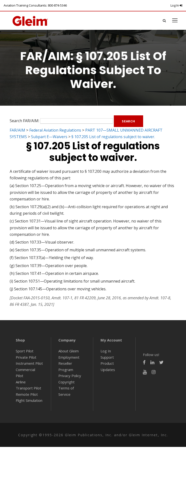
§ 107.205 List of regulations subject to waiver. (113, 136)
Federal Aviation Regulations (55, 130)
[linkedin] (152, 362)
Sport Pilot (24, 350)
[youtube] (145, 372)
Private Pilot (26, 357)
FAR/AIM (17, 130)
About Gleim (68, 350)
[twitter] (161, 362)
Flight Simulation (29, 400)
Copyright (66, 382)
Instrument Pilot (29, 363)
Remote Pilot (27, 394)
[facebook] (144, 362)
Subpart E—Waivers (49, 136)
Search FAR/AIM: (24, 120)
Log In (175, 5)
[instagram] (153, 372)
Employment (68, 357)
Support (107, 357)
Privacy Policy (69, 375)
